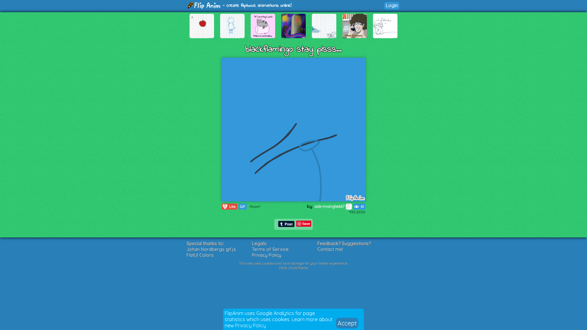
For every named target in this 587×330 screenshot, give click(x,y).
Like (230, 206)
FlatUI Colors (200, 255)
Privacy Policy (250, 325)
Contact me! (330, 249)
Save (306, 223)
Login (392, 5)
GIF (242, 206)
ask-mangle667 (330, 206)
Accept (347, 323)
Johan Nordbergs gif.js (211, 249)
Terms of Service (270, 249)
